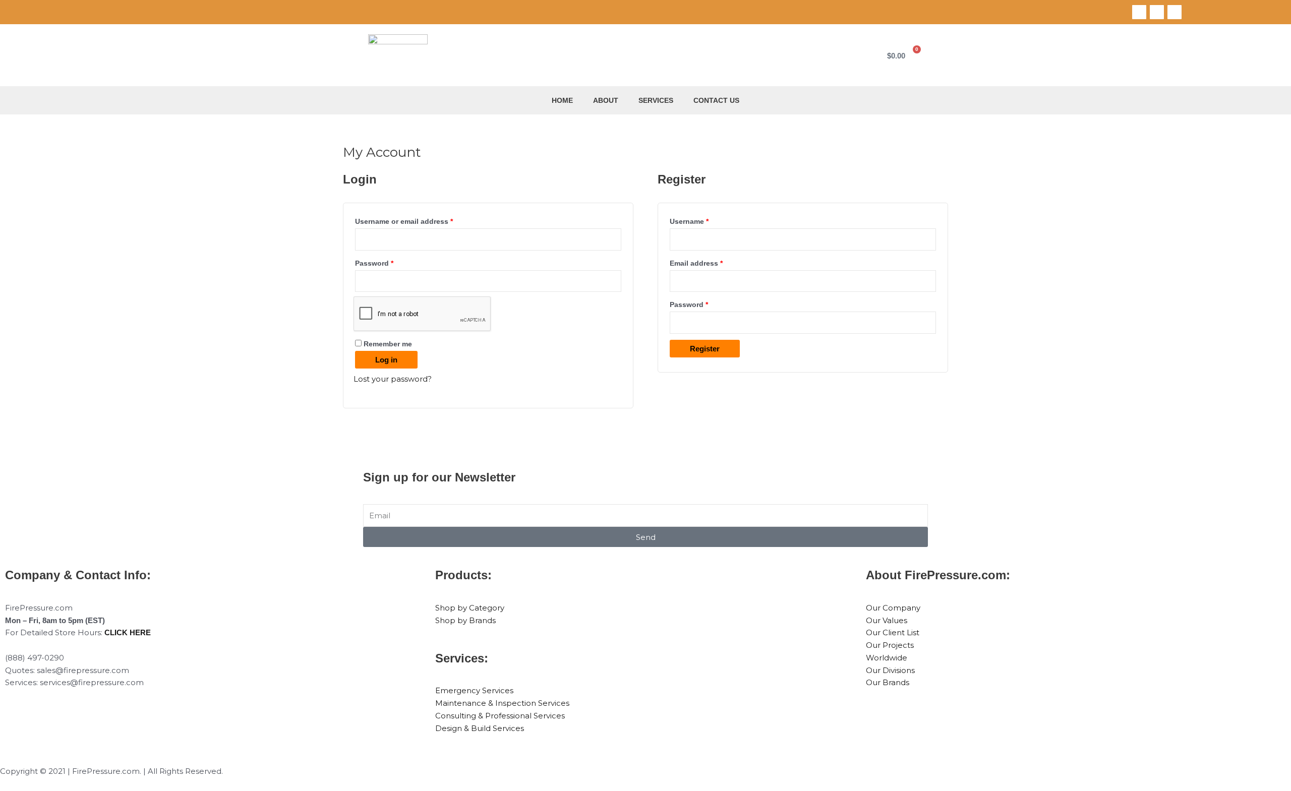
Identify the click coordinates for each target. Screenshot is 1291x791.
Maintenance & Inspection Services (502, 703)
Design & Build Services (479, 728)
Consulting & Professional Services (500, 715)
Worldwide (886, 657)
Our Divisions (890, 670)
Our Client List (892, 632)
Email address (711, 262)
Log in (386, 359)
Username (704, 220)
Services (655, 100)
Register (705, 348)
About (605, 100)
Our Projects (890, 645)
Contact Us (716, 100)
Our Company (893, 608)
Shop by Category (469, 608)
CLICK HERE (127, 632)
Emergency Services (474, 690)
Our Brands (887, 682)
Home (562, 100)
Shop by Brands (465, 620)
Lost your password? (393, 379)
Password (389, 262)
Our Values (886, 620)
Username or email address (419, 220)
